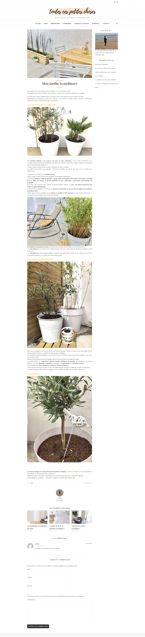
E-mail (29, 577)
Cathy (31, 483)
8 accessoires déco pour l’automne (105, 68)
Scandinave (67, 23)
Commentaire (31, 599)
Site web (29, 586)
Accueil (38, 23)
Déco (46, 23)
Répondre (89, 543)
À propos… (96, 23)
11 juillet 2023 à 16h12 (40, 545)
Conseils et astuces (81, 23)
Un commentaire (87, 483)
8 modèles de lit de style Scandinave (105, 80)
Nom (29, 569)
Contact (106, 23)
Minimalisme (55, 23)
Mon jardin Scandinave (101, 64)
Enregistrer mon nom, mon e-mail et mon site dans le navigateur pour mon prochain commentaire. (55, 596)
